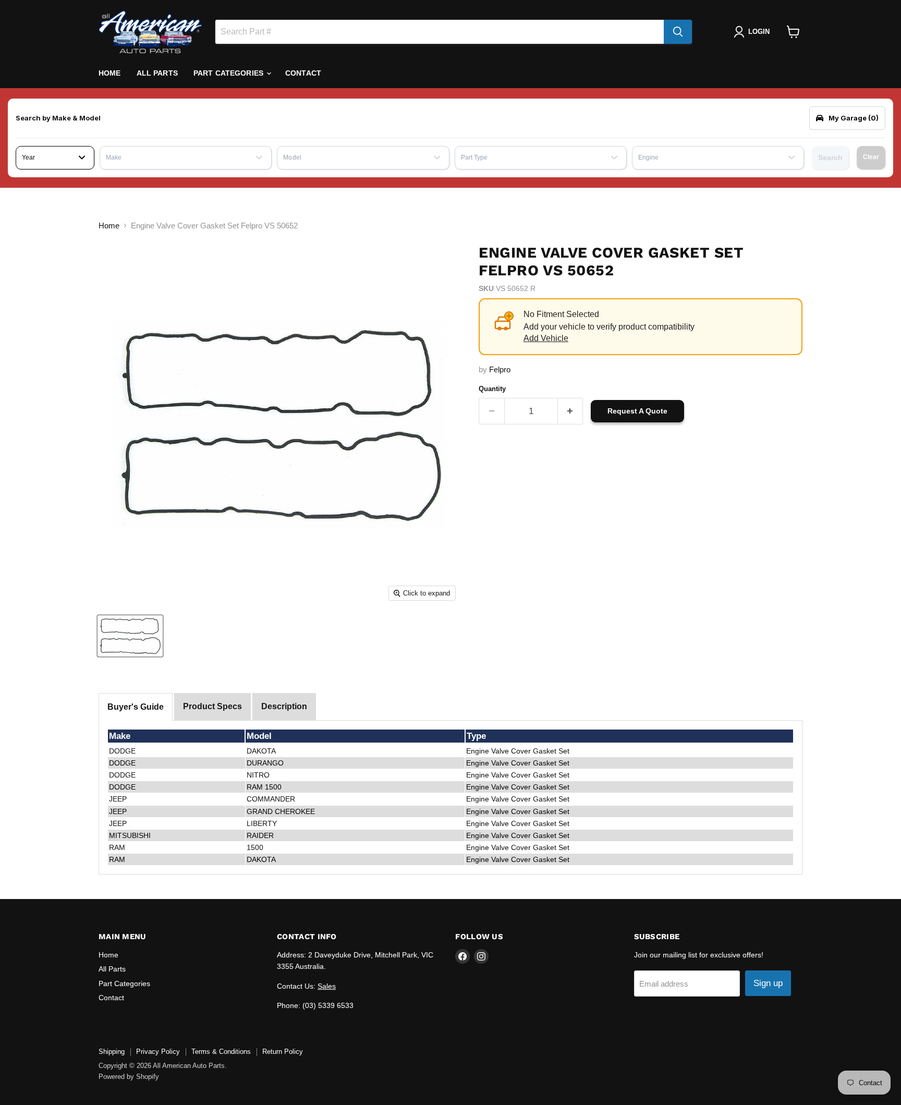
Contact (303, 73)
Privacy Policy (158, 1051)
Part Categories (229, 73)
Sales (327, 986)
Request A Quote (637, 411)
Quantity (492, 389)
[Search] (678, 32)
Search (830, 157)
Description (284, 706)
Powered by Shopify (129, 1076)
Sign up (768, 983)
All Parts (157, 73)
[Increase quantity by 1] (570, 411)
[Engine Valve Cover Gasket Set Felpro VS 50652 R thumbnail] (130, 636)
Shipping (112, 1051)
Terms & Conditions (221, 1051)
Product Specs (212, 706)
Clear (871, 157)
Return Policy (282, 1051)
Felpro (499, 369)
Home (110, 73)
